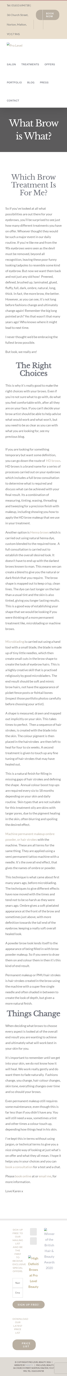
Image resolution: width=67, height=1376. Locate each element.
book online (23, 1176)
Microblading (14, 641)
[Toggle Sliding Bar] (25, 98)
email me (45, 1176)
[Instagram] (33, 1241)
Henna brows (39, 532)
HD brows (53, 461)
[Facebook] (33, 1232)
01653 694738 (20, 5)
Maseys (29, 1365)
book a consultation (19, 1167)
